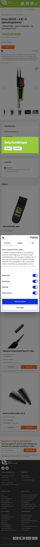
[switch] (35, 281)
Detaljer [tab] (20, 243)
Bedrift (17, 148)
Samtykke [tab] (7, 243)
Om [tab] (33, 243)
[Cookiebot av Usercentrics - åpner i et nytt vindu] (30, 237)
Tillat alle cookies (20, 301)
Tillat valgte (20, 307)
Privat (8, 148)
